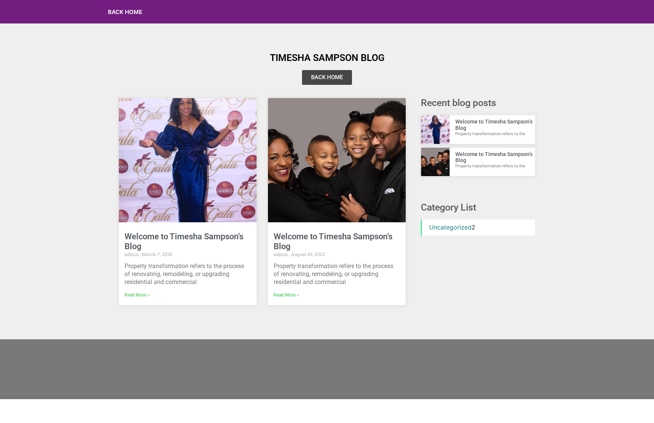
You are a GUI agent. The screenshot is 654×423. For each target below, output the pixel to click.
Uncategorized (450, 227)
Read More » (137, 295)
